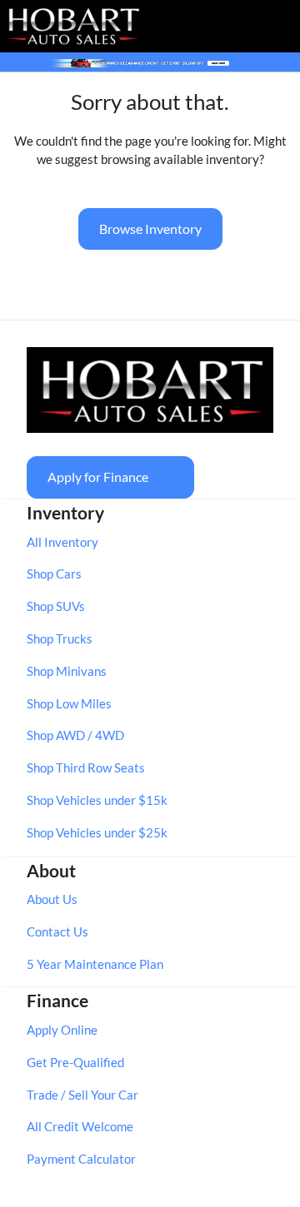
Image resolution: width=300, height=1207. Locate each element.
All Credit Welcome (80, 1126)
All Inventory (62, 541)
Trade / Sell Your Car (82, 1094)
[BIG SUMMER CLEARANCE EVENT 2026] (150, 61)
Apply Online (62, 1029)
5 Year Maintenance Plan (95, 963)
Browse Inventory (150, 228)
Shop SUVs (56, 606)
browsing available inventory (180, 158)
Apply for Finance (98, 476)
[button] (216, 25)
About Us (52, 899)
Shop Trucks (59, 638)
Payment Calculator (81, 1158)
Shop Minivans (67, 670)
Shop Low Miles (69, 703)
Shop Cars (54, 573)
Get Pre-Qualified (75, 1062)
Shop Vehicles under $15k (97, 799)
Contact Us (57, 931)
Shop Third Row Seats (86, 767)
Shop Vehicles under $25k (97, 832)
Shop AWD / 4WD (75, 735)
